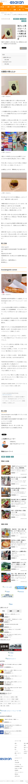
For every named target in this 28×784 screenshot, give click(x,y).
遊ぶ (3, 8)
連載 (19, 8)
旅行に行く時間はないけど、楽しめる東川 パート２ (13, 630)
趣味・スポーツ (10, 8)
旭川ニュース (23, 8)
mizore (10, 632)
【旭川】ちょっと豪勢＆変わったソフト (12, 614)
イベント (6, 8)
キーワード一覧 (18, 764)
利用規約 (16, 770)
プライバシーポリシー (19, 772)
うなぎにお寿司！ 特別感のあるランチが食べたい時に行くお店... (13, 620)
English (25, 753)
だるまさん (13, 441)
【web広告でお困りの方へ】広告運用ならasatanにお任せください (13, 726)
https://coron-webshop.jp (6, 394)
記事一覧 (16, 760)
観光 (2, 8)
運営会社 (16, 774)
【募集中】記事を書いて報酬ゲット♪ (11, 719)
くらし (18, 8)
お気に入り (23, 48)
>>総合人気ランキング (5, 639)
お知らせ (25, 751)
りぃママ (16, 472)
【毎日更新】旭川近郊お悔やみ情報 (11, 624)
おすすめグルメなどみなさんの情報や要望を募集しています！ (13, 732)
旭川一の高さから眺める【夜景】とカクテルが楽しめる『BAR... (13, 682)
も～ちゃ (16, 580)
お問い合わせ (17, 776)
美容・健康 (14, 8)
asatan (10, 627)
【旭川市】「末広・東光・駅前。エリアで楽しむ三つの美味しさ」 (18, 531)
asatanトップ (3, 12)
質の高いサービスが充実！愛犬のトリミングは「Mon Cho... (13, 677)
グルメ (11, 12)
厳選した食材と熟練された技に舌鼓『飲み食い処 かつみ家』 (13, 688)
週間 (11, 611)
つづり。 (16, 546)
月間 (18, 611)
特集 (15, 743)
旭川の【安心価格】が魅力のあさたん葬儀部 (13, 664)
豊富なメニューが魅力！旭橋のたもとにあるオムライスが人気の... (13, 671)
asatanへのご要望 (18, 768)
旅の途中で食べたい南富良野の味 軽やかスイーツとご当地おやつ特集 (18, 501)
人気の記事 (17, 762)
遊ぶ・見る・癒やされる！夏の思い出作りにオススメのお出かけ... (13, 635)
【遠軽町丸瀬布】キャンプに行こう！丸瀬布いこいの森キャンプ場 (18, 564)
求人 (25, 749)
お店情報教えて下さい (19, 766)
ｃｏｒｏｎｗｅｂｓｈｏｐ (10, 393)
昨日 (3, 611)
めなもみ (17, 569)
